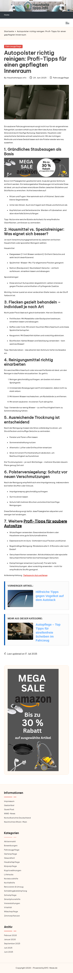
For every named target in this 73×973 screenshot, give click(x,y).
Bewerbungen (10, 845)
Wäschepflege (11, 911)
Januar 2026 (10, 939)
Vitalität (8, 907)
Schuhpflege (10, 895)
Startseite (9, 31)
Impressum (9, 801)
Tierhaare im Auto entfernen (35, 575)
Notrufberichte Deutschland (17, 818)
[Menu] (67, 23)
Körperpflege (10, 866)
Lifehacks (8, 874)
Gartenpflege (10, 854)
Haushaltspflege (12, 862)
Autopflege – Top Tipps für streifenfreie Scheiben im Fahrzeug (48, 632)
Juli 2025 (8, 948)
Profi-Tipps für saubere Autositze (35, 523)
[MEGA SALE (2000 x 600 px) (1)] (36, 167)
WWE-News (9, 813)
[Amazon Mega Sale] (33, 720)
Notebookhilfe (11, 878)
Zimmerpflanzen (12, 916)
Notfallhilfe (9, 883)
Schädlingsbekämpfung (15, 891)
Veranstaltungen (12, 903)
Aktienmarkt (10, 841)
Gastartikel (9, 805)
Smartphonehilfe (12, 899)
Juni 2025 (8, 952)
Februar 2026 (10, 935)
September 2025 (12, 943)
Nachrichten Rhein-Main (15, 822)
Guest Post (9, 809)
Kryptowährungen (12, 870)
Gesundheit (9, 858)
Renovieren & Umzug (13, 887)
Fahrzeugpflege (13, 46)
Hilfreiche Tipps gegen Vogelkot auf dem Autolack (50, 596)
